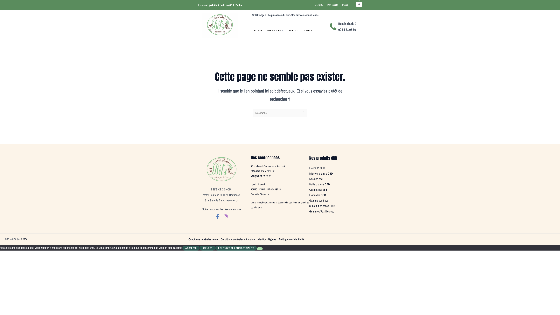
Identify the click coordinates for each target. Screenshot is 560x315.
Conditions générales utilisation (238, 239)
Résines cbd (316, 179)
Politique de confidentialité (236, 248)
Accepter (191, 248)
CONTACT (307, 30)
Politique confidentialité (291, 239)
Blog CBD (319, 4)
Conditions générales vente (203, 239)
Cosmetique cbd (318, 190)
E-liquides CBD (317, 195)
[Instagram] (225, 216)
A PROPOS (293, 30)
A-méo (24, 239)
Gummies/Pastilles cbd (321, 211)
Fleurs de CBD (317, 168)
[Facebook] (217, 216)
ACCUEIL (258, 30)
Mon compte (332, 4)
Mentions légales (267, 239)
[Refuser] (260, 248)
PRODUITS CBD (274, 30)
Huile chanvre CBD (319, 184)
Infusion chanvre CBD (321, 173)
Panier (345, 4)
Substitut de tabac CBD (322, 206)
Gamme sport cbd (318, 200)
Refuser (207, 248)
